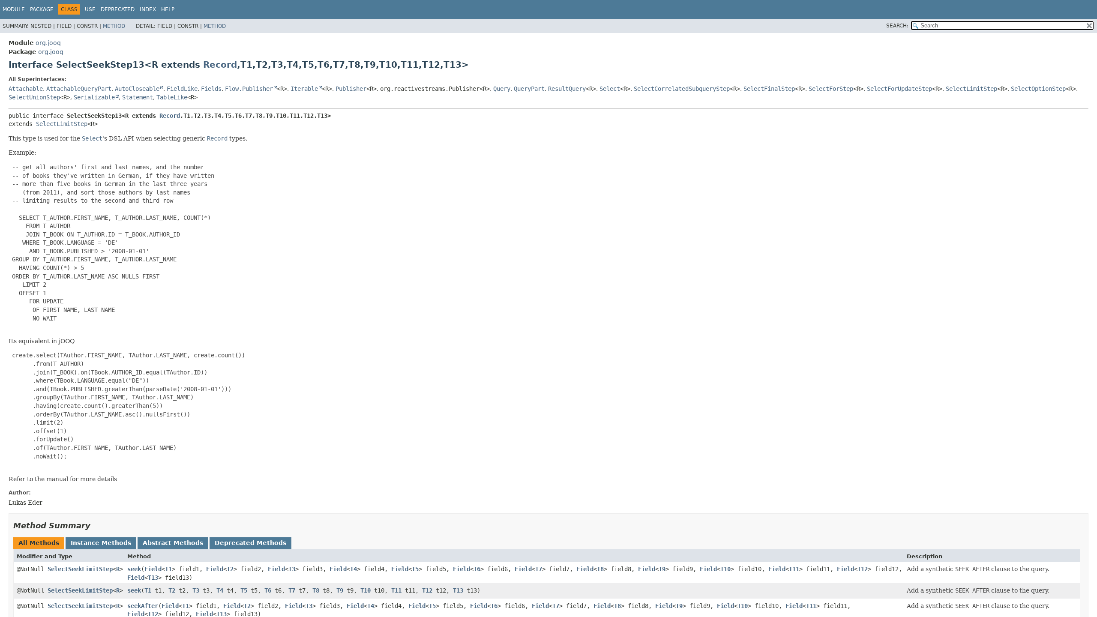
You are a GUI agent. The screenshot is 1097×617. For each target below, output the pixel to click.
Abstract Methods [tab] (173, 542)
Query (501, 88)
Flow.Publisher (249, 88)
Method (114, 26)
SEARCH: (897, 26)
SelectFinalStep (769, 88)
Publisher (351, 88)
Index (148, 9)
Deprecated (118, 9)
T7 (538, 569)
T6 (477, 569)
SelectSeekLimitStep (80, 569)
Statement (137, 97)
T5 (415, 569)
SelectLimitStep (971, 88)
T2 (230, 569)
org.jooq (48, 42)
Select (609, 88)
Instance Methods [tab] (101, 542)
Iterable (304, 88)
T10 (725, 569)
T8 (600, 569)
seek (134, 569)
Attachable (26, 88)
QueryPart (529, 88)
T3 (291, 569)
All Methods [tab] (38, 542)
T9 (662, 569)
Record (220, 65)
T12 (862, 569)
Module (14, 9)
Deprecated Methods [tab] (250, 542)
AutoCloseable (137, 88)
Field (153, 569)
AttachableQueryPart (78, 88)
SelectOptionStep (1038, 88)
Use (90, 9)
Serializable (94, 97)
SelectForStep (831, 88)
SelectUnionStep (34, 97)
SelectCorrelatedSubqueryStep (682, 88)
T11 (794, 569)
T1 (168, 569)
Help (167, 9)
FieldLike (182, 88)
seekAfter (142, 605)
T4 (353, 569)
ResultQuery (567, 88)
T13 (153, 577)
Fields (211, 88)
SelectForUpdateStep (899, 88)
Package (42, 9)
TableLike (171, 97)
